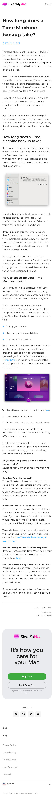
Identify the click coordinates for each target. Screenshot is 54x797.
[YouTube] (38, 714)
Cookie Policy (9, 745)
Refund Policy (9, 752)
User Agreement (11, 767)
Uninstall (7, 774)
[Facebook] (16, 714)
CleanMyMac (9, 360)
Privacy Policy (9, 759)
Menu (48, 4)
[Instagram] (23, 714)
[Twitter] (31, 714)
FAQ (4, 735)
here (47, 410)
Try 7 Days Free (27, 685)
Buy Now (27, 676)
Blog (4, 728)
